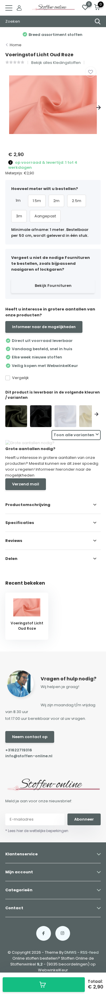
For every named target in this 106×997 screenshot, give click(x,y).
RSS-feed (89, 952)
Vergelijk (20, 378)
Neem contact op (29, 737)
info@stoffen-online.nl (28, 756)
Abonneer (84, 819)
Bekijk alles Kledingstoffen (56, 62)
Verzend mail (25, 484)
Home (15, 45)
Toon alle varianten (74, 435)
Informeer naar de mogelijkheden (44, 326)
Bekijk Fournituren (53, 285)
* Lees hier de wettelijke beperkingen (36, 830)
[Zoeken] (98, 21)
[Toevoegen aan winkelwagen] (44, 984)
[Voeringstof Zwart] (41, 416)
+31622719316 (18, 750)
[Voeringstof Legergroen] (16, 416)
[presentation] (7, 107)
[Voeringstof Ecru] (90, 416)
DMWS (70, 952)
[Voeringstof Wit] (65, 416)
